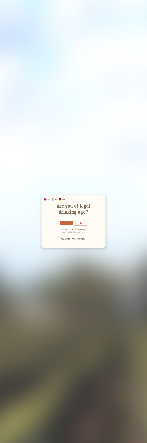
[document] (73, 221)
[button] (80, 223)
